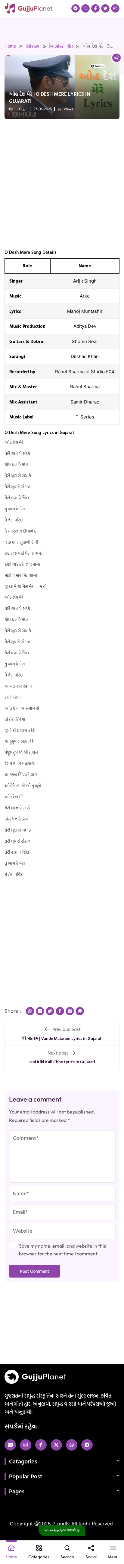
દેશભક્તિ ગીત (61, 46)
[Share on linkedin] (40, 1011)
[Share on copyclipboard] (80, 1011)
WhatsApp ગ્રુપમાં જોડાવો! (61, 1530)
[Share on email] (70, 1011)
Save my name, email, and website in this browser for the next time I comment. (62, 1250)
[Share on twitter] (50, 1011)
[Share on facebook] (60, 1011)
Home (10, 46)
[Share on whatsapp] (30, 1011)
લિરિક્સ (32, 46)
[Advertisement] (62, 185)
